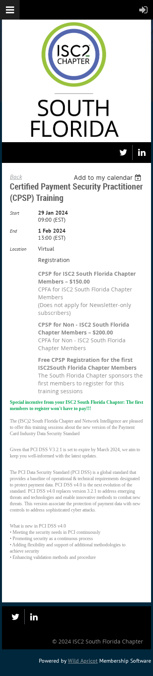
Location (18, 249)
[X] (123, 152)
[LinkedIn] (142, 152)
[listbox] (108, 177)
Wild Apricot (83, 660)
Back (16, 177)
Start (14, 213)
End (13, 231)
